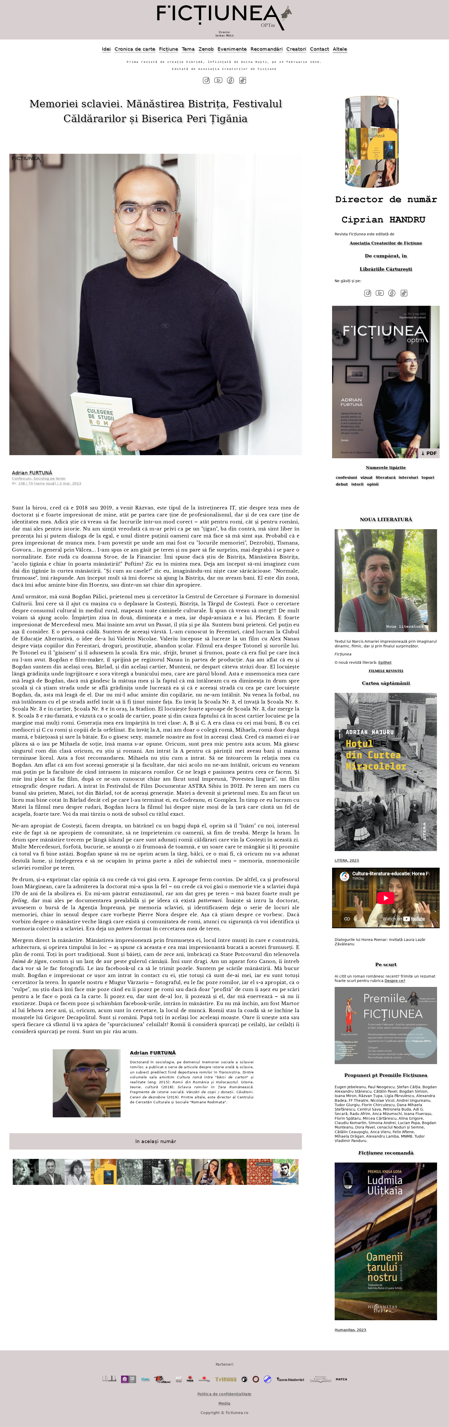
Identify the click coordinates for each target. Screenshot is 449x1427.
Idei (106, 49)
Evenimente (232, 49)
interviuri (408, 477)
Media (224, 1403)
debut (342, 484)
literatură (385, 477)
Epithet (384, 662)
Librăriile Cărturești (386, 269)
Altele (340, 49)
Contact (319, 49)
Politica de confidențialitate (224, 1394)
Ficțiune (168, 49)
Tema (188, 49)
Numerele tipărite (386, 467)
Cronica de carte (135, 49)
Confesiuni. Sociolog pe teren (38, 478)
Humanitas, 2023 (350, 1330)
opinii (373, 484)
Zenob (206, 49)
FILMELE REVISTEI (386, 671)
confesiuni (346, 477)
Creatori (296, 49)
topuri (427, 477)
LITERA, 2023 (347, 860)
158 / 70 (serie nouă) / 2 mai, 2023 (49, 483)
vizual (366, 477)
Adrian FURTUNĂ (32, 472)
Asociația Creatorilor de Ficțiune (386, 243)
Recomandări (266, 49)
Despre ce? (395, 981)
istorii (357, 484)
